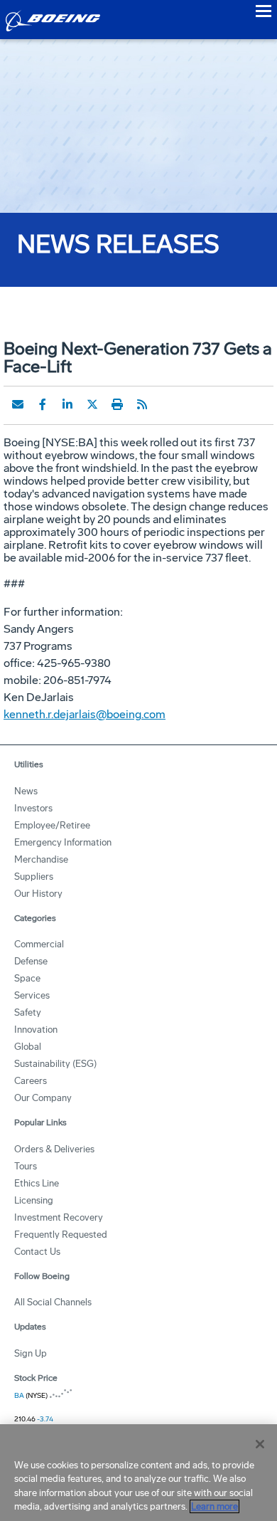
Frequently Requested (60, 1234)
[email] (17, 404)
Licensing (33, 1200)
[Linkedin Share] (67, 404)
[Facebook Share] (42, 404)
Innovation (36, 1029)
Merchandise (41, 859)
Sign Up (30, 1353)
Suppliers (33, 876)
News (26, 791)
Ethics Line (36, 1183)
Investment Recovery (58, 1217)
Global (27, 1046)
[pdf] (167, 404)
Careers (30, 1080)
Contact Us (37, 1251)
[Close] (260, 1444)
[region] (138, 1472)
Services (32, 995)
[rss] (142, 404)
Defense (31, 961)
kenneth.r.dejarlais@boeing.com (84, 714)
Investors (33, 808)
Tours (25, 1166)
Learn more (214, 1506)
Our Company (43, 1098)
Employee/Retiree (52, 825)
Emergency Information (63, 842)
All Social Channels (53, 1302)
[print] (117, 404)
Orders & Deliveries (54, 1149)
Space (27, 978)
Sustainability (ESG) (55, 1063)
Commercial (39, 944)
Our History (38, 893)
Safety (27, 1012)
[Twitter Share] (92, 404)
